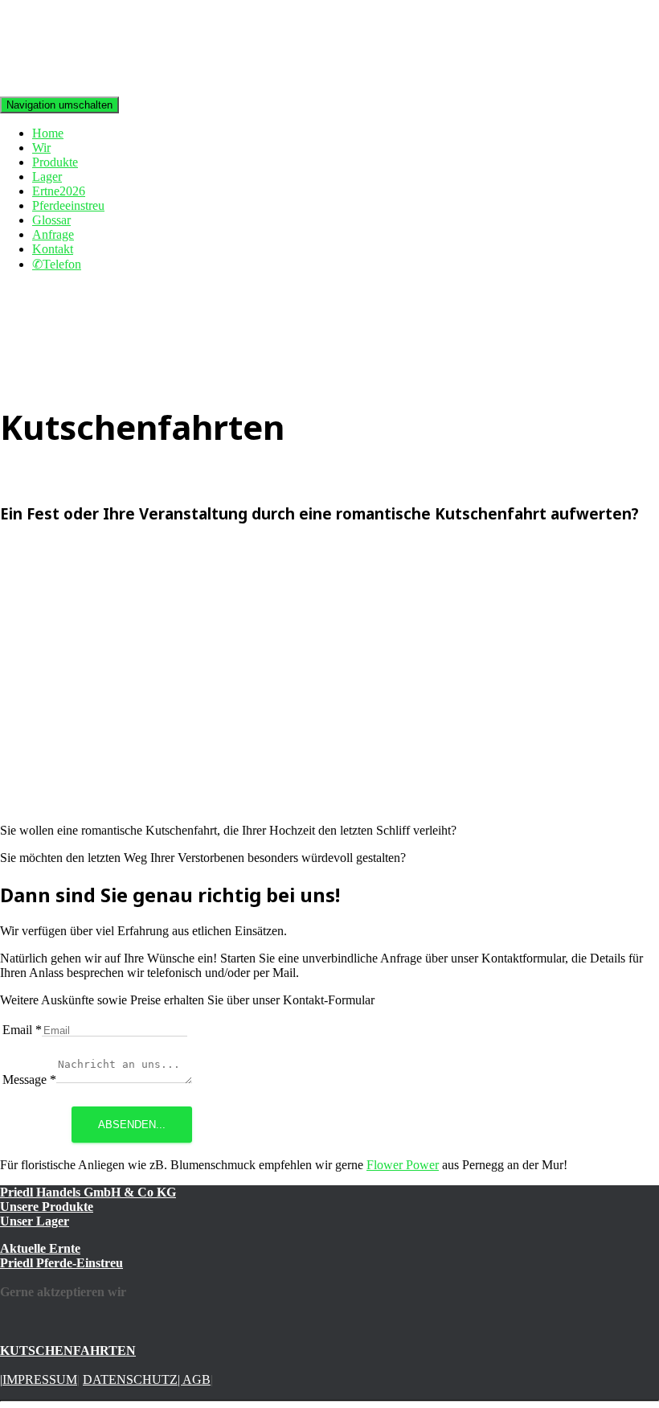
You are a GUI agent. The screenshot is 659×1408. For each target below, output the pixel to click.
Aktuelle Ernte (40, 1248)
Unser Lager (34, 1221)
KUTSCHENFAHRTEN (68, 1350)
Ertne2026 (58, 191)
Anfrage (53, 234)
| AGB (194, 1379)
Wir (41, 147)
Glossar (51, 220)
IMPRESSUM (39, 1379)
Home (47, 133)
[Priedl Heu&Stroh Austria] (70, 89)
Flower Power (402, 1165)
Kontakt (52, 249)
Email (22, 1030)
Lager (47, 176)
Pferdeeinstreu (68, 205)
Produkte (55, 162)
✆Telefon (56, 264)
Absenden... (132, 1125)
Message (29, 1079)
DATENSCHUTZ (130, 1379)
